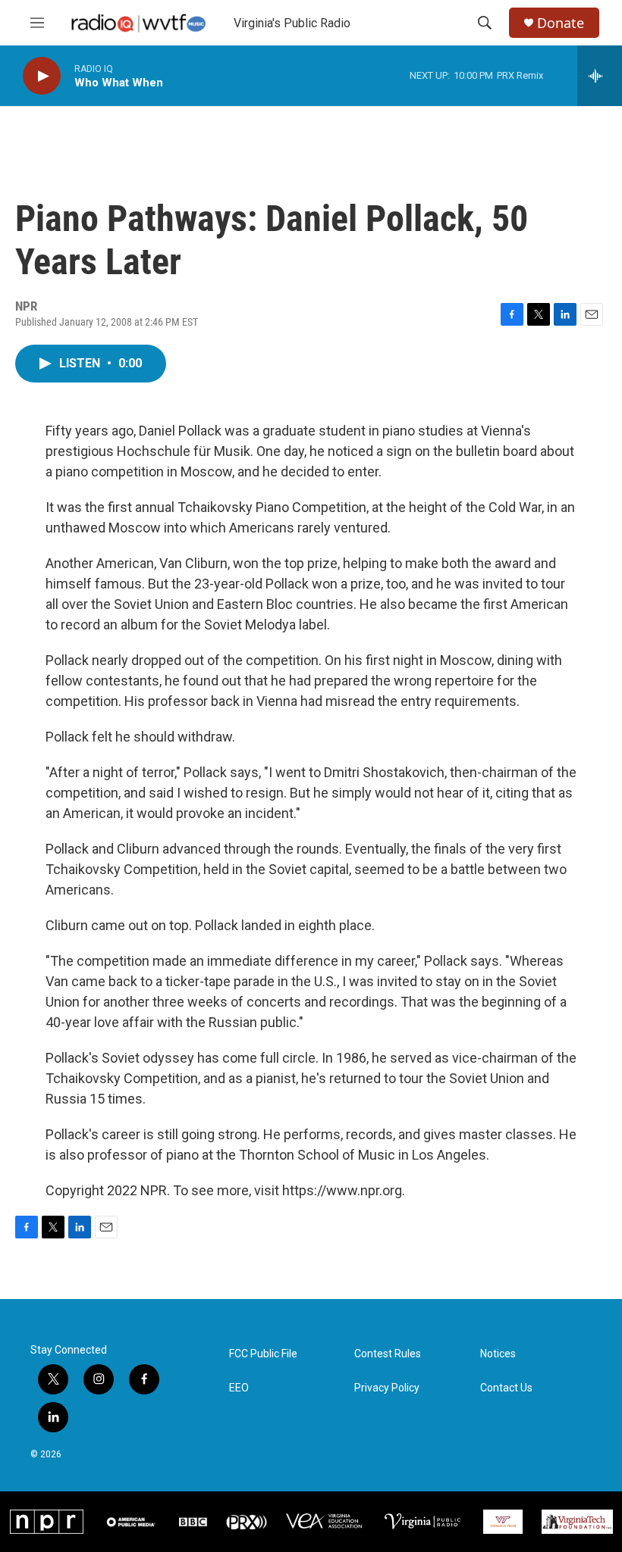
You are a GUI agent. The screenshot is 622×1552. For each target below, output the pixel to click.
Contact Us (506, 1388)
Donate (560, 23)
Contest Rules (387, 1354)
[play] (42, 76)
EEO (239, 1388)
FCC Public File (263, 1354)
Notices (498, 1354)
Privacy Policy (386, 1388)
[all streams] (599, 75)
